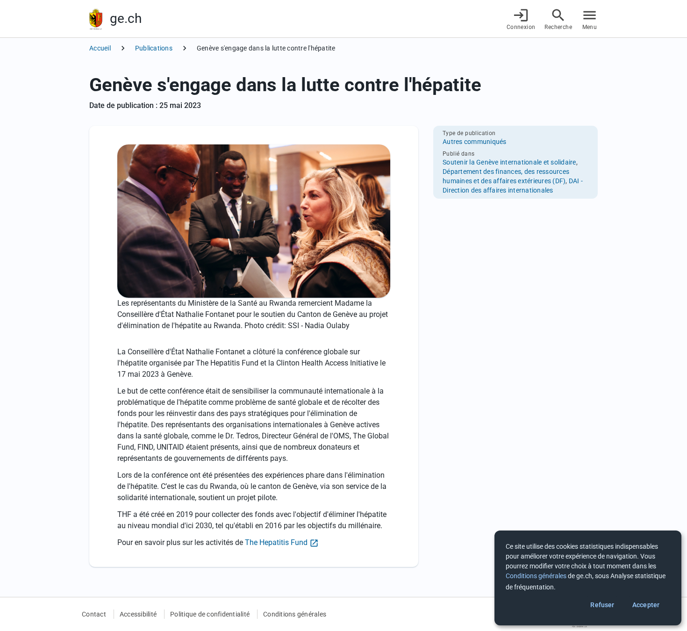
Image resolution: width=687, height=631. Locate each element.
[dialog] (587, 578)
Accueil (100, 48)
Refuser (602, 605)
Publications (153, 48)
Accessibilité (138, 614)
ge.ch (126, 18)
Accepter (645, 605)
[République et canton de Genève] (95, 18)
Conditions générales (294, 614)
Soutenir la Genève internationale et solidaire (509, 162)
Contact (94, 614)
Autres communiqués (475, 141)
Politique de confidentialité (210, 614)
